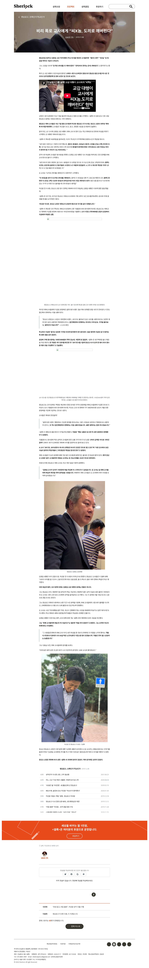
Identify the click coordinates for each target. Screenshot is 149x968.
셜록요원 (56, 6)
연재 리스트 (75, 926)
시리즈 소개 (85, 769)
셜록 (29, 944)
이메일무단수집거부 (74, 944)
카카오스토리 (129, 944)
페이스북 (109, 944)
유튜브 (124, 944)
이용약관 (62, 944)
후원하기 (99, 6)
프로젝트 (70, 6)
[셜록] (23, 6)
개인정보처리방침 (52, 944)
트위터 (119, 944)
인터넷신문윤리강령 (57, 957)
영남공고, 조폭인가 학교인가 (32, 17)
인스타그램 (114, 944)
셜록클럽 (85, 6)
